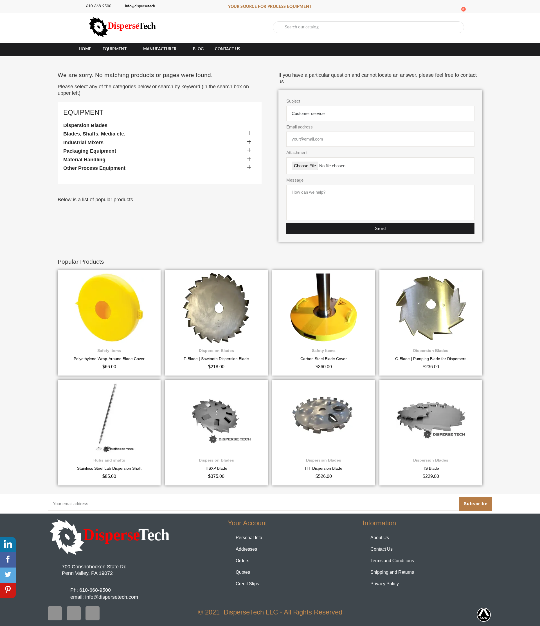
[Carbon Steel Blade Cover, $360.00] (323, 323)
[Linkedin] (93, 613)
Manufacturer (160, 49)
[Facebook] (55, 613)
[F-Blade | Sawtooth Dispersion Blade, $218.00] (216, 323)
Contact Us (227, 49)
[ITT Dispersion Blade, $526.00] (323, 432)
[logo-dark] (110, 537)
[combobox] (368, 27)
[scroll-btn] (484, 615)
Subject (293, 101)
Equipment (115, 49)
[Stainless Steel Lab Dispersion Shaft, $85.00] (109, 432)
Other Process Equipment (94, 168)
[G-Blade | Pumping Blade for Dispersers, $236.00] (430, 323)
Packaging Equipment (89, 151)
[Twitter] (74, 613)
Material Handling (84, 159)
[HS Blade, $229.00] (430, 432)
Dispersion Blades (85, 125)
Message (294, 180)
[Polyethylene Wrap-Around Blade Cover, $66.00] (109, 323)
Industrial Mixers (83, 142)
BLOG (198, 49)
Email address (299, 127)
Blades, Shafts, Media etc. (94, 134)
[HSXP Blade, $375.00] (216, 432)
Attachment (296, 152)
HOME (85, 49)
